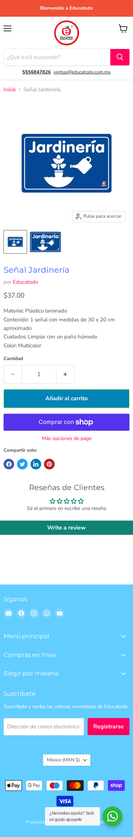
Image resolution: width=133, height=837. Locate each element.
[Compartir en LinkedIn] (36, 464)
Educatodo (25, 282)
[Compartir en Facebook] (9, 464)
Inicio (10, 90)
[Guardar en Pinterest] (49, 464)
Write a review (66, 528)
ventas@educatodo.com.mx (82, 72)
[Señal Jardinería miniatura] (15, 241)
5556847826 (36, 72)
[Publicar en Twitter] (22, 464)
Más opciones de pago (67, 438)
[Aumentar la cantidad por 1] (65, 374)
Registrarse (108, 726)
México (63, 760)
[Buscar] (119, 57)
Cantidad (13, 359)
